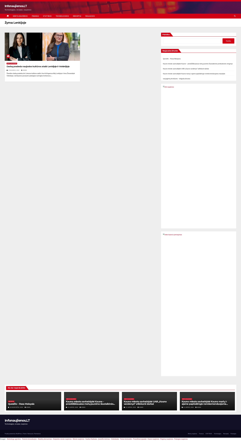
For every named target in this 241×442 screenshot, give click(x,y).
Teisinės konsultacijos (29, 439)
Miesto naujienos (78, 439)
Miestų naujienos (20, 16)
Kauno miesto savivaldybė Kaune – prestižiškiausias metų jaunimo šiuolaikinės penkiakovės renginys (198, 64)
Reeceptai (77, 16)
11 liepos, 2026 (188, 407)
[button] (235, 16)
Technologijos (62, 16)
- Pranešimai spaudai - (140, 439)
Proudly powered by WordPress (13, 433)
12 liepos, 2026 (131, 407)
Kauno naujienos (153, 439)
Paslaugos (90, 16)
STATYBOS (47, 16)
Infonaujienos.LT (16, 6)
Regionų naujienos (166, 439)
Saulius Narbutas (91, 439)
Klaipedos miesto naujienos (62, 439)
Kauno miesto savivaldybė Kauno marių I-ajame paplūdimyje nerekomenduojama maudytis (194, 74)
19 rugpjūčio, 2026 (16, 407)
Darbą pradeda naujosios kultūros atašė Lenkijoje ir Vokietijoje (38, 66)
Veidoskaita (115, 439)
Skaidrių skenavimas (45, 439)
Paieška (166, 35)
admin (25, 70)
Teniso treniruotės (126, 439)
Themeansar (37, 433)
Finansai (35, 16)
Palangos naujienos (181, 439)
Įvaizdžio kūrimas (104, 439)
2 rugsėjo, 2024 (14, 70)
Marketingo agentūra (14, 439)
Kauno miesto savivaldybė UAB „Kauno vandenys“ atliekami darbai (186, 69)
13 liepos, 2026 (73, 407)
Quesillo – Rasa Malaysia (172, 59)
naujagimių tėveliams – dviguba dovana (176, 78)
